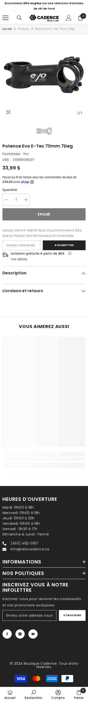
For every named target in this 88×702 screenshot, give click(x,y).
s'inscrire (72, 615)
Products (23, 29)
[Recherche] (19, 18)
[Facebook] (7, 634)
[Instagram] (20, 634)
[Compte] (68, 17)
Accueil (7, 29)
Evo (26, 154)
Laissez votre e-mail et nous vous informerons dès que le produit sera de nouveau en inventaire (41, 233)
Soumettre (64, 245)
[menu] (5, 18)
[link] (44, 459)
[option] (44, 6)
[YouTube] (33, 634)
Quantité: (10, 190)
